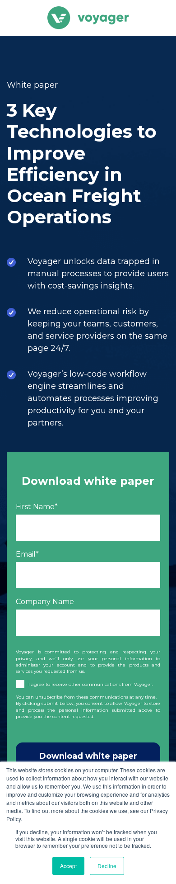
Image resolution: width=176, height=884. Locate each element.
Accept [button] (68, 866)
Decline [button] (106, 866)
